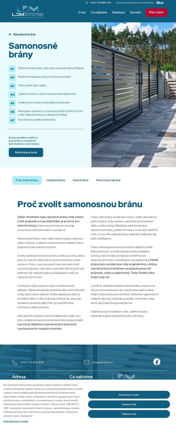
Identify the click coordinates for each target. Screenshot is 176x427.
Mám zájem (156, 12)
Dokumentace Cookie (15, 421)
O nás (82, 12)
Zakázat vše (129, 404)
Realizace (118, 12)
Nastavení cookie (129, 394)
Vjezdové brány (24, 34)
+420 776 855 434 (100, 2)
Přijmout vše (129, 413)
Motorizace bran (26, 152)
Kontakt (135, 12)
